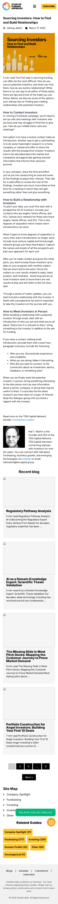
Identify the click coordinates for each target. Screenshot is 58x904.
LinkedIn (26, 458)
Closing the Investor (23, 419)
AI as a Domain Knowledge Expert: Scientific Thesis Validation (26, 582)
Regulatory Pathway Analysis (28, 511)
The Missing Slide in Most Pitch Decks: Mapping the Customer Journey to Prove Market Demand (27, 656)
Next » (29, 777)
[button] (34, 6)
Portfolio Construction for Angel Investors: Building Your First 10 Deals (25, 727)
